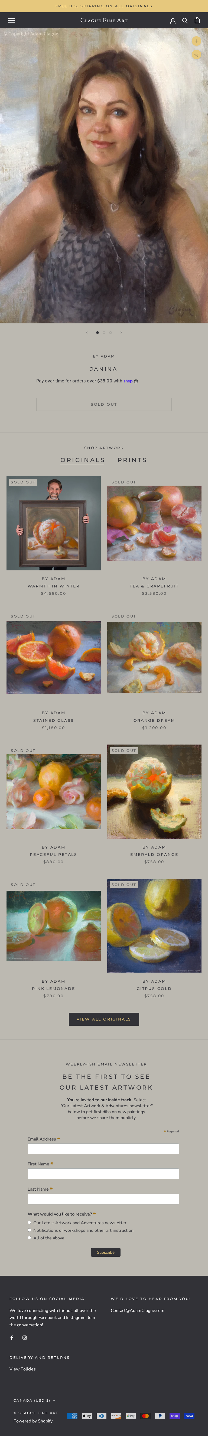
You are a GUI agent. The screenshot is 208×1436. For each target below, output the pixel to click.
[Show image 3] (110, 332)
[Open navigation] (11, 20)
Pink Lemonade (53, 988)
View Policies (22, 1369)
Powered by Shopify (33, 1421)
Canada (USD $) (32, 1400)
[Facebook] (11, 1337)
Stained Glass (53, 720)
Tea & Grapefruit (154, 586)
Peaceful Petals (53, 854)
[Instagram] (24, 1337)
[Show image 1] (97, 332)
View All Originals (104, 1019)
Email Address (44, 1139)
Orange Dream (155, 720)
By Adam (104, 356)
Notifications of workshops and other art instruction (82, 1230)
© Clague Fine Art (36, 1413)
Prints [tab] (132, 460)
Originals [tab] (82, 460)
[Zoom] (196, 41)
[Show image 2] (104, 332)
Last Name (40, 1189)
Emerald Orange (154, 854)
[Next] (121, 332)
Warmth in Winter (54, 586)
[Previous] (87, 332)
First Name (40, 1164)
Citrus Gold (154, 988)
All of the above (47, 1238)
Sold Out (104, 404)
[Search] (185, 20)
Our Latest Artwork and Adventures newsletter (78, 1223)
